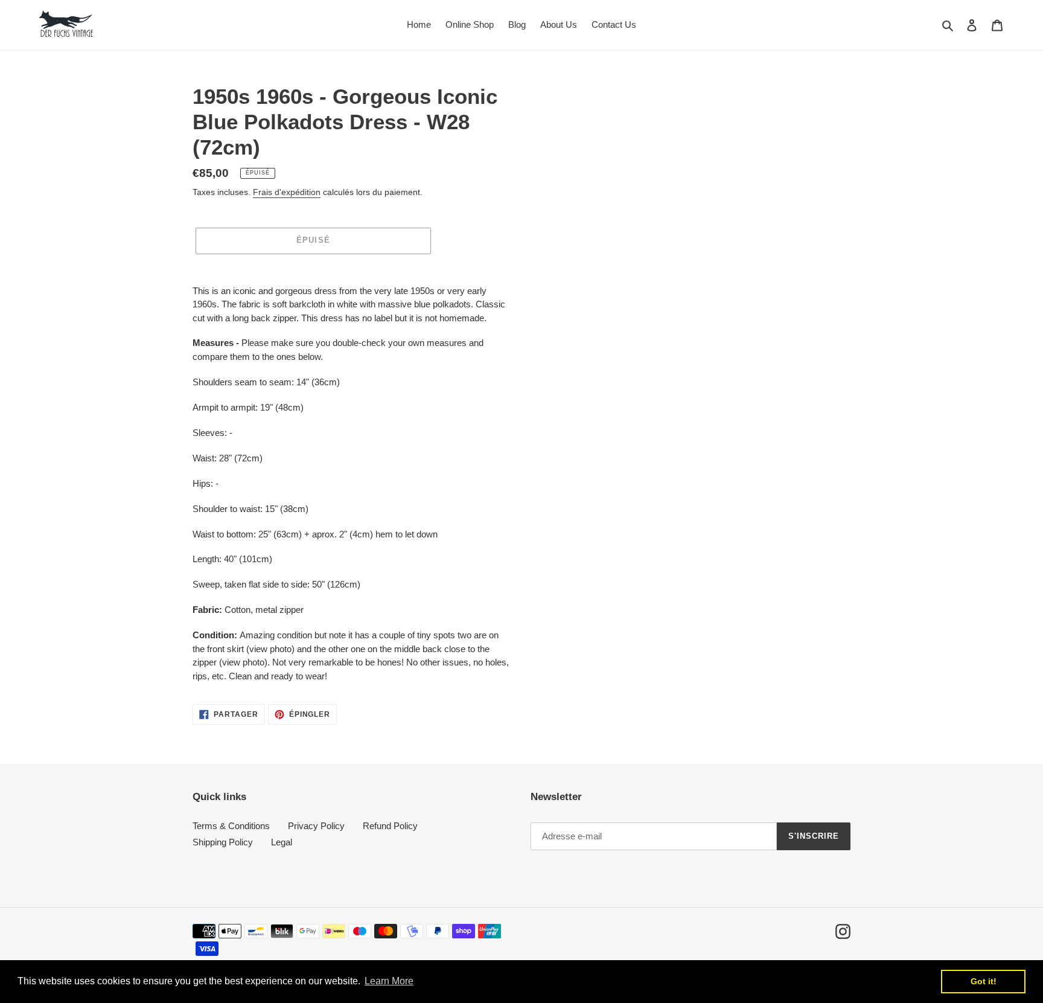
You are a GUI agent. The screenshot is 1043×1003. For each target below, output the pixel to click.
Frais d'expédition (287, 192)
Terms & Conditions (231, 826)
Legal (281, 842)
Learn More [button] (389, 981)
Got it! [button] (984, 981)
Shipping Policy (223, 842)
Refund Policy (390, 826)
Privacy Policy (316, 826)
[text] (352, 484)
